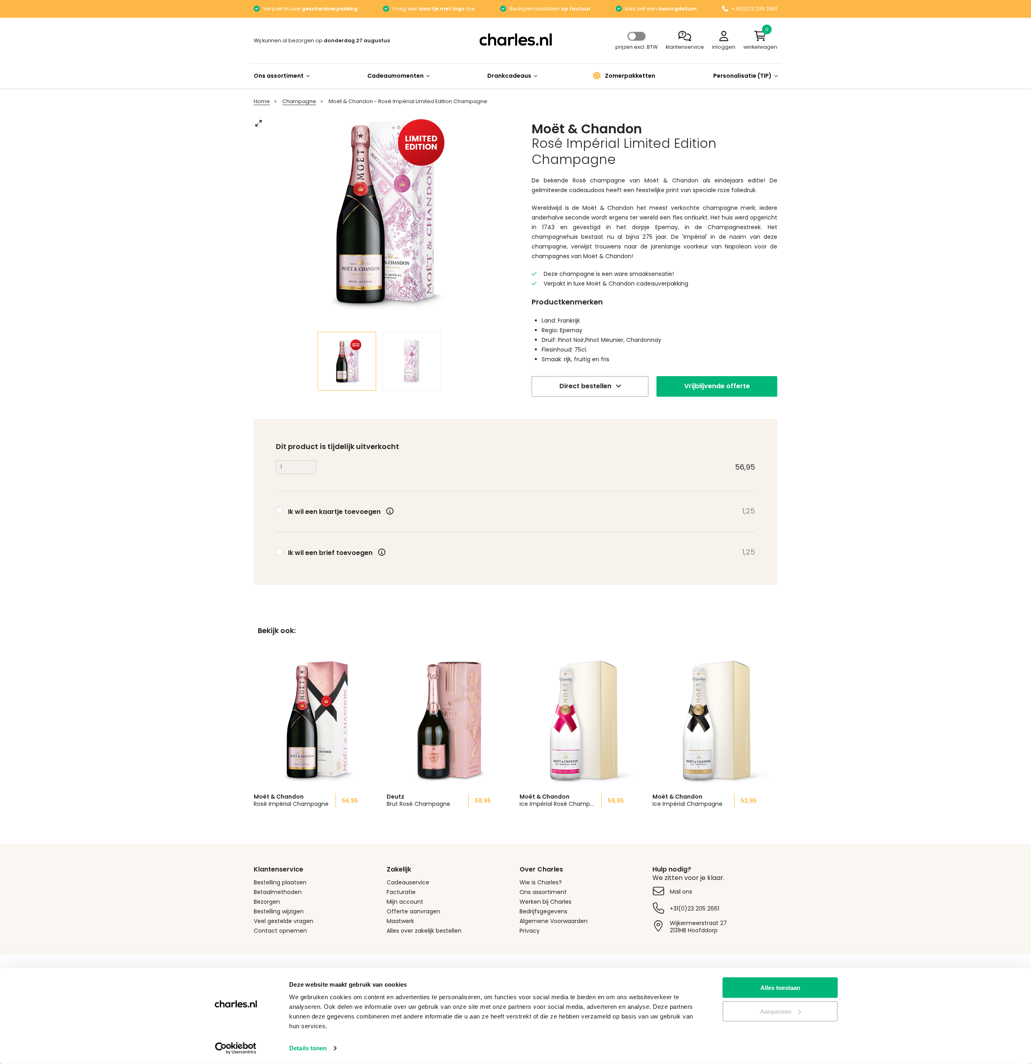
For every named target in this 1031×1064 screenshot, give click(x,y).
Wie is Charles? (541, 882)
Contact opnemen (280, 931)
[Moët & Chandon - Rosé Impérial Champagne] (316, 720)
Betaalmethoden (278, 892)
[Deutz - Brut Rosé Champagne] (449, 720)
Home (262, 101)
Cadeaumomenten (395, 76)
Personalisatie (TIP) (742, 76)
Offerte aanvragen (413, 911)
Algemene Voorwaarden (554, 921)
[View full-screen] (258, 123)
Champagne (299, 101)
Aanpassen (775, 1011)
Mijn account (405, 902)
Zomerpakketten (630, 76)
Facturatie (401, 892)
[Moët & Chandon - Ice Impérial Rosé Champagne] (582, 720)
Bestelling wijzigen (279, 911)
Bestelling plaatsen (280, 882)
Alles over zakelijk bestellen (424, 931)
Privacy (530, 931)
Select (636, 36)
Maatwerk (400, 921)
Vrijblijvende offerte (717, 386)
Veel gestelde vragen (283, 921)
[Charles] (515, 39)
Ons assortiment (279, 76)
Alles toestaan (780, 987)
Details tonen (308, 1048)
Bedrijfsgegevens (543, 911)
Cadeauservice (408, 882)
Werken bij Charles (545, 902)
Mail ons (681, 892)
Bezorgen (267, 902)
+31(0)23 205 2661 (694, 909)
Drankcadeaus (509, 76)
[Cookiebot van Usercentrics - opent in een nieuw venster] (236, 1048)
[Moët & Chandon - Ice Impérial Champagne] (714, 720)
